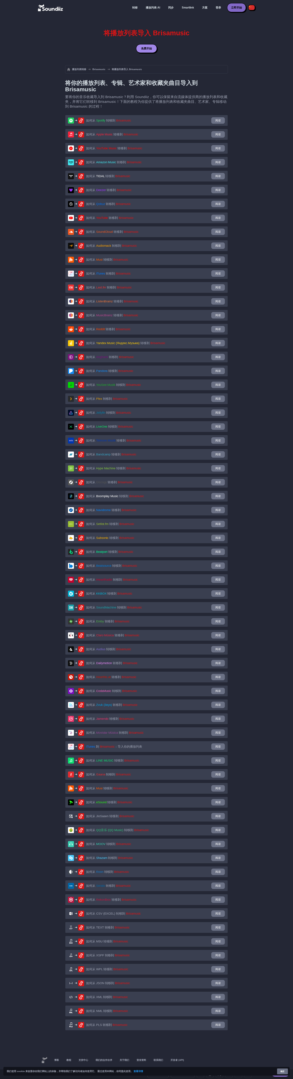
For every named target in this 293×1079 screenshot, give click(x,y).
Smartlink (188, 7)
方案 (205, 7)
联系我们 (158, 1060)
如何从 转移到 (108, 120)
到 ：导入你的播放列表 (114, 746)
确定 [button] (282, 1071)
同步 (171, 7)
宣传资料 (141, 1060)
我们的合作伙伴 (104, 1060)
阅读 (218, 120)
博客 (56, 1060)
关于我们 (124, 1060)
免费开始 (146, 48)
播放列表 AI (153, 7)
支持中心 (83, 1060)
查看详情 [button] (138, 1071)
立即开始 (236, 7)
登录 (218, 7)
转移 (135, 7)
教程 (68, 1060)
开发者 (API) (177, 1060)
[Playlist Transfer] (50, 7)
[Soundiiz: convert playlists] (44, 1060)
